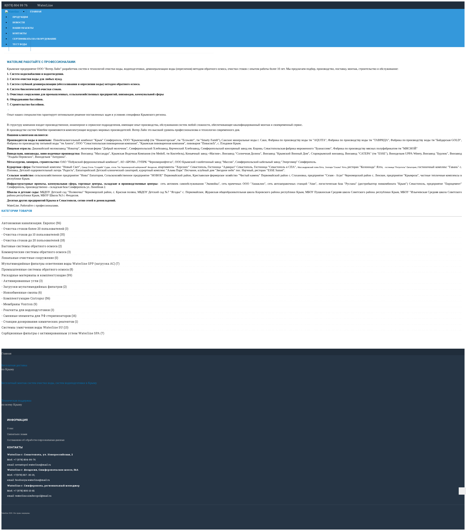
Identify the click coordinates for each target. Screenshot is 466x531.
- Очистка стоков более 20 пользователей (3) (34, 229)
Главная (35, 11)
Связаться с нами (17, 434)
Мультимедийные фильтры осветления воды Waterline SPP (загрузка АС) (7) (60, 263)
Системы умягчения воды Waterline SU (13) (34, 327)
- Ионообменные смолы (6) (21, 292)
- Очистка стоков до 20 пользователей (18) (33, 240)
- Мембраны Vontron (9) (19, 304)
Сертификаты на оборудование (34, 38)
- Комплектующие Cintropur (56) (25, 298)
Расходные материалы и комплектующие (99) (36, 275)
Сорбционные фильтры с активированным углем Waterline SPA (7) (52, 333)
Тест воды (20, 44)
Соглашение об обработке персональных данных (35, 439)
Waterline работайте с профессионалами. (41, 62)
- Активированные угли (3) (22, 281)
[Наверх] (462, 491)
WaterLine (45, 5)
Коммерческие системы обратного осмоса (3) (36, 252)
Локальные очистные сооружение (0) (29, 258)
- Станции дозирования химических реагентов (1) (39, 321)
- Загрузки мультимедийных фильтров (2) (34, 286)
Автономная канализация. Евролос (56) (31, 223)
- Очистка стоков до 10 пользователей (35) (33, 234)
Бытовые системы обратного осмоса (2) (31, 246)
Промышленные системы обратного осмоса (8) (37, 269)
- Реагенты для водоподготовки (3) (27, 310)
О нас (10, 428)
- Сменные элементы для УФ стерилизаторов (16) (38, 316)
